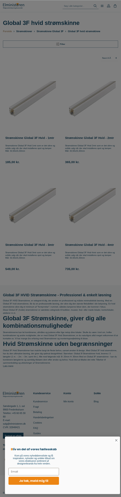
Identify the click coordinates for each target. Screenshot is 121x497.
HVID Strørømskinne (39, 295)
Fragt (36, 407)
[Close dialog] (114, 440)
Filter (62, 44)
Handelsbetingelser (43, 417)
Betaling (37, 412)
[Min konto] (109, 6)
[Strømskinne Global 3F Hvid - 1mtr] (30, 100)
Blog (96, 401)
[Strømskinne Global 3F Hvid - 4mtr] (90, 207)
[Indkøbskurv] (115, 6)
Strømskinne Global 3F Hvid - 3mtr (29, 244)
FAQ (35, 428)
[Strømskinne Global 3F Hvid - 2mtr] (90, 100)
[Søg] (95, 6)
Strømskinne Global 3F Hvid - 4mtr (89, 244)
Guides (37, 433)
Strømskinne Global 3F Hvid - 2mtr (89, 138)
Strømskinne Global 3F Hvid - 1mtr (29, 138)
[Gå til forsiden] (13, 6)
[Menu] (102, 6)
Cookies (37, 422)
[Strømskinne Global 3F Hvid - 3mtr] (30, 207)
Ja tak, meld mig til (31, 481)
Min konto (68, 401)
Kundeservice (40, 401)
